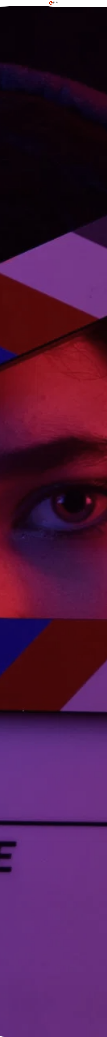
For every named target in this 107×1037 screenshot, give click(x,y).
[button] (4, 3)
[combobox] (100, 2)
